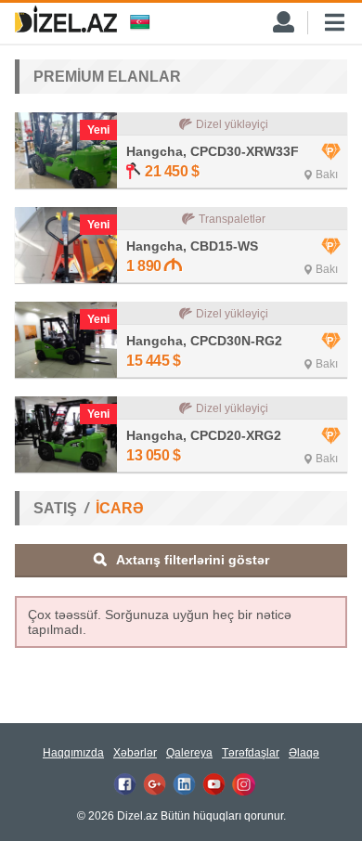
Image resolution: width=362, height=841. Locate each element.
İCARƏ (120, 508)
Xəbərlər (135, 752)
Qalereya (189, 752)
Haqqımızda (73, 752)
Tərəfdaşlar (250, 752)
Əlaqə (304, 752)
